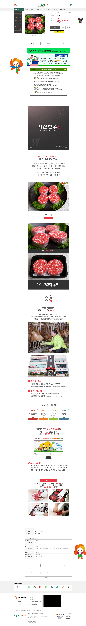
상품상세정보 (32, 43)
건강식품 (16, 26)
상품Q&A (64, 43)
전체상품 (26, 9)
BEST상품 (32, 9)
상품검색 (61, 5)
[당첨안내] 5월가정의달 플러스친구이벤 (35, 601)
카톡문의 (18, 603)
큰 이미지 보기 (35, 35)
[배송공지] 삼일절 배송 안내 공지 (34, 603)
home (57, 12)
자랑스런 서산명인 (55, 9)
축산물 (16, 20)
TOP (71, 610)
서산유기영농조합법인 (34, 589)
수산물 (16, 17)
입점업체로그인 (39, 610)
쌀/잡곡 (16, 12)
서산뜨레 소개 (46, 9)
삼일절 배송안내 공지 (32, 599)
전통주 (16, 31)
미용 (15, 29)
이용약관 (20, 610)
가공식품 (16, 23)
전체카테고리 (16, 9)
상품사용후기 (48, 43)
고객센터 (34, 610)
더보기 (40, 597)
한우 (62, 12)
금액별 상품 (39, 9)
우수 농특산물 (62, 9)
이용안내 (30, 610)
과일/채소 (16, 14)
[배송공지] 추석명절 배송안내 (34, 604)
